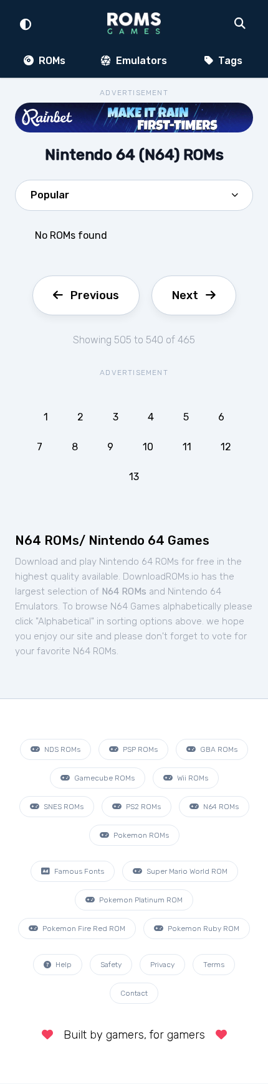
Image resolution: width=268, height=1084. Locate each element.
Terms (213, 964)
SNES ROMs (63, 806)
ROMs (50, 61)
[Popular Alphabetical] (134, 199)
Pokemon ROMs (140, 835)
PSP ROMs (139, 749)
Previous (94, 295)
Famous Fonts (78, 871)
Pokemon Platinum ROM (140, 900)
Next (185, 295)
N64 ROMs (220, 806)
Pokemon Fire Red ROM (83, 928)
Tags (229, 61)
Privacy (162, 964)
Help (63, 964)
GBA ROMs (217, 749)
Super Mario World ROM (186, 871)
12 (226, 447)
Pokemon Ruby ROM (202, 928)
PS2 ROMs (142, 806)
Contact (134, 993)
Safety (111, 964)
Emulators (140, 61)
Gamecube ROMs (103, 778)
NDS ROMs (61, 749)
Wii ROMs (191, 778)
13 (134, 477)
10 (148, 447)
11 (187, 447)
